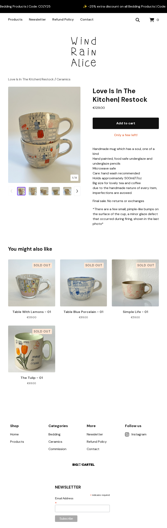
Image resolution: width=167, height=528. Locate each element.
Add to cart (125, 123)
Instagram (139, 434)
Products (15, 19)
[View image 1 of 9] (21, 191)
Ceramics (63, 79)
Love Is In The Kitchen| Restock (31, 79)
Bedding (54, 434)
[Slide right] (77, 191)
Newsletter (37, 19)
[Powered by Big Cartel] (83, 465)
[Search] (137, 20)
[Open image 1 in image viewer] (44, 135)
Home (14, 434)
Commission (57, 449)
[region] (83, 6)
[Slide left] (11, 191)
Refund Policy (63, 19)
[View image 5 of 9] (67, 191)
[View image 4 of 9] (56, 191)
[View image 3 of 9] (44, 191)
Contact (86, 19)
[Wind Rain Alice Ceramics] (83, 52)
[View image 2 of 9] (33, 191)
